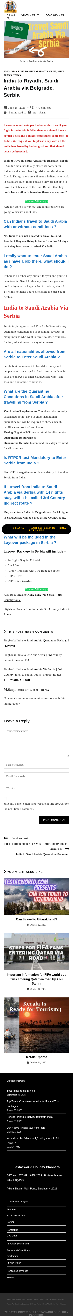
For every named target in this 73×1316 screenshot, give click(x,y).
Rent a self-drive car (17, 1271)
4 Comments (43, 107)
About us (11, 1209)
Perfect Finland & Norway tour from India (30, 1116)
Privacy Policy (14, 1262)
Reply (45, 690)
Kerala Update (36, 1057)
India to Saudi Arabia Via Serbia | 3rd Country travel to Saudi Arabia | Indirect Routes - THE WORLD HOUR (33, 674)
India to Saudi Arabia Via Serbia (37, 71)
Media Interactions (16, 1215)
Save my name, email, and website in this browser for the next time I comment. (36, 806)
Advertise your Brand (18, 1243)
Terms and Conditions (18, 1250)
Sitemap (11, 1277)
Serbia (17, 75)
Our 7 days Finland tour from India (26, 1127)
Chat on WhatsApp (36, 201)
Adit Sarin (39, 112)
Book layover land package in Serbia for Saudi (36, 529)
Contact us (12, 1230)
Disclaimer (12, 1256)
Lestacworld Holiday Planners (36, 1167)
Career (10, 1222)
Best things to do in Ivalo (21, 1090)
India (14, 71)
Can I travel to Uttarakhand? (36, 919)
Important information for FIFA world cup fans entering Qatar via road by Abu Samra (36, 979)
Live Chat (12, 1235)
